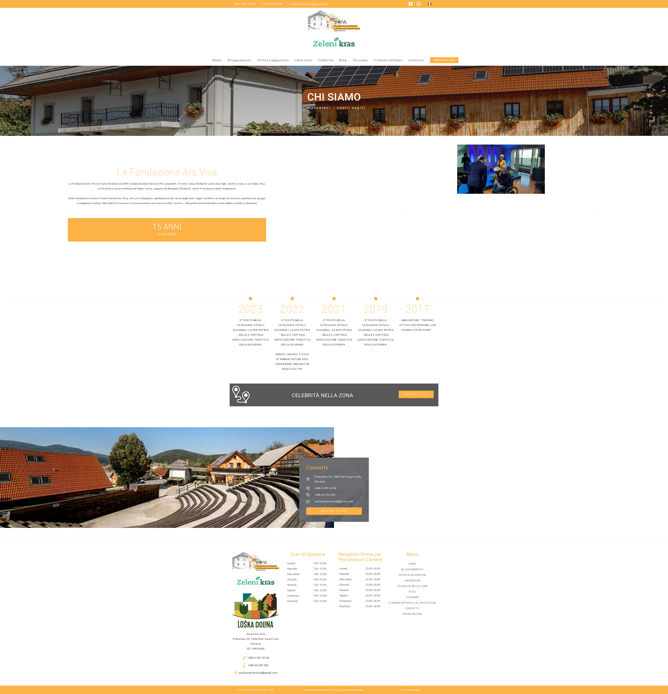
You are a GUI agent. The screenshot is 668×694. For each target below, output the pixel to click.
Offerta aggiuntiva (273, 60)
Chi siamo (360, 60)
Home (217, 60)
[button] (406, 210)
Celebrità (326, 60)
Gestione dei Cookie (316, 689)
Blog (343, 60)
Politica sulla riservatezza (347, 689)
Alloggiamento (239, 60)
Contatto (416, 60)
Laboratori (303, 60)
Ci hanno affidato (388, 60)
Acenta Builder (410, 689)
